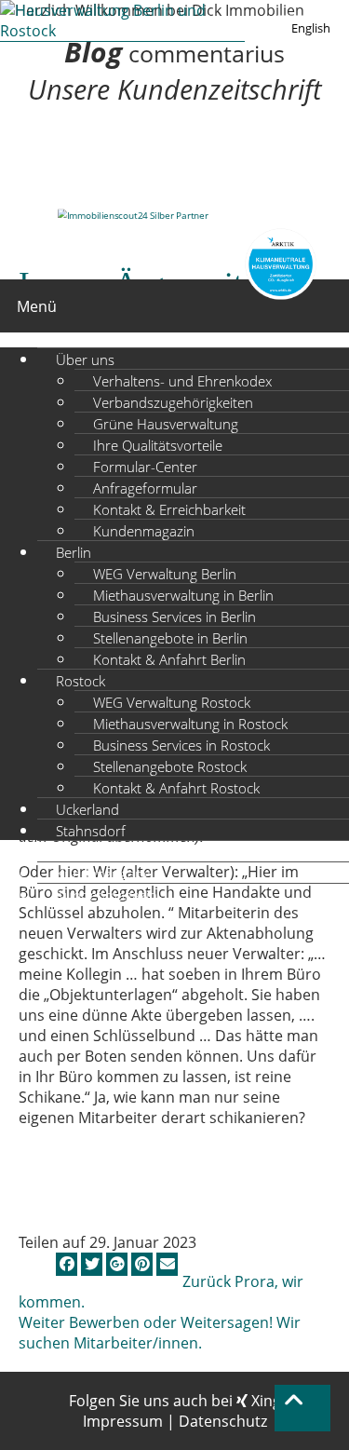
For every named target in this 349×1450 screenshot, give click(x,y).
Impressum (123, 1421)
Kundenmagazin (144, 530)
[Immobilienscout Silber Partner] (133, 215)
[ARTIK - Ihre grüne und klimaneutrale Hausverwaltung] (280, 266)
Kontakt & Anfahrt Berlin (169, 658)
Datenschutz (223, 1421)
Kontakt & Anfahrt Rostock (176, 787)
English (310, 28)
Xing (264, 1400)
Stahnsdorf (91, 829)
